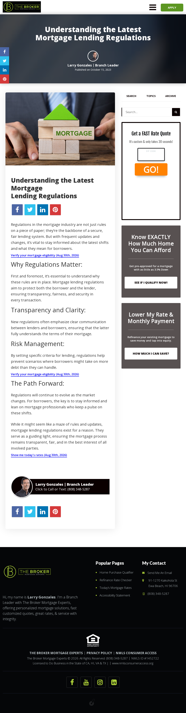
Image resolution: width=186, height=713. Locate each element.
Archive (170, 96)
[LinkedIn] (114, 682)
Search (131, 96)
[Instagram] (100, 682)
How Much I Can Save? (151, 354)
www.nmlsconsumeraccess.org (132, 663)
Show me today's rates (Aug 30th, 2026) (39, 455)
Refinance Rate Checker (116, 580)
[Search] (176, 112)
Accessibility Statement (115, 595)
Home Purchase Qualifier (117, 572)
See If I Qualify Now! (150, 283)
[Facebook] (72, 682)
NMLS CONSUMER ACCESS (136, 653)
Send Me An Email (159, 573)
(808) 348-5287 (78, 489)
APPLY (172, 7)
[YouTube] (86, 682)
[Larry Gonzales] (27, 571)
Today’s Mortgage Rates (116, 588)
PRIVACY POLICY (99, 653)
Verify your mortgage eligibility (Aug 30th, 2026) (45, 255)
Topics (151, 96)
